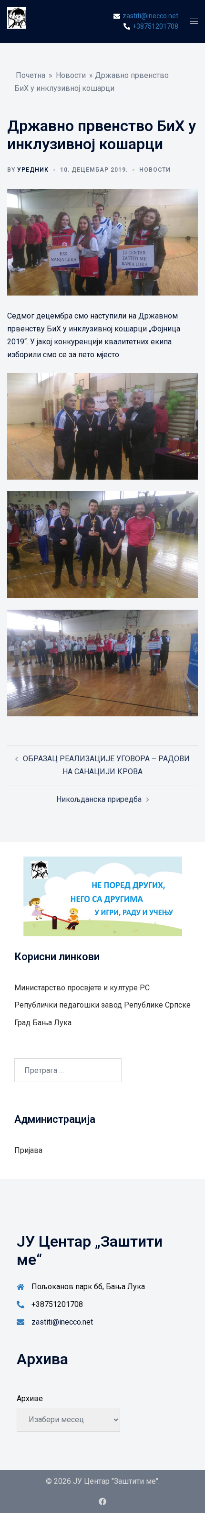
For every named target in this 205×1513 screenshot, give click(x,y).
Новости (71, 75)
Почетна (30, 75)
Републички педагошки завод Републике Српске (102, 1004)
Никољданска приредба (99, 799)
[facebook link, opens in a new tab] (102, 1501)
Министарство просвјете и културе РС (82, 987)
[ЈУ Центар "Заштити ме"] (16, 20)
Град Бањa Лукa (43, 1022)
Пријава (28, 1150)
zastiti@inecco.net (62, 1322)
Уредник (33, 169)
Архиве (30, 1398)
